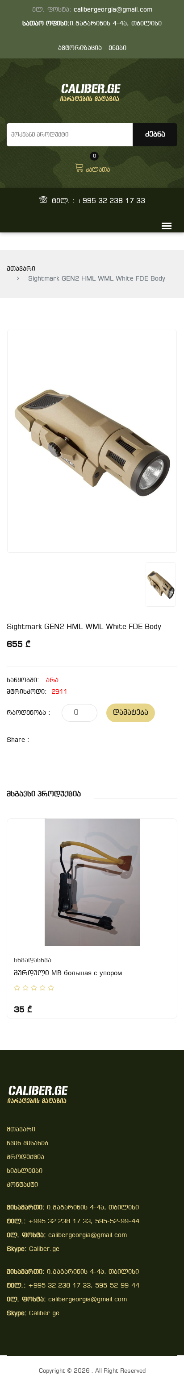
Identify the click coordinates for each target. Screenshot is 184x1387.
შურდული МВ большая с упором (68, 973)
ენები (117, 48)
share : (18, 740)
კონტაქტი (22, 1185)
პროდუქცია (25, 1157)
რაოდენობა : (28, 713)
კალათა (98, 166)
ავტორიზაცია (80, 48)
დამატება (130, 712)
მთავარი (21, 269)
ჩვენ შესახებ (27, 1143)
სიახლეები (24, 1171)
